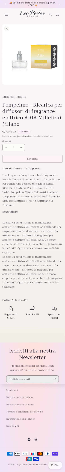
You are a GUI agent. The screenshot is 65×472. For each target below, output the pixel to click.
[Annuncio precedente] (5, 4)
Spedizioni (12, 390)
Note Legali (12, 426)
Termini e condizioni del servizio (24, 412)
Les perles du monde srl (27, 464)
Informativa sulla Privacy (20, 419)
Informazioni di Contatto (20, 404)
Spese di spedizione (25, 136)
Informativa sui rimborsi (20, 397)
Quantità (6, 141)
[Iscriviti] (55, 379)
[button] (6, 14)
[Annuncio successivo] (59, 4)
